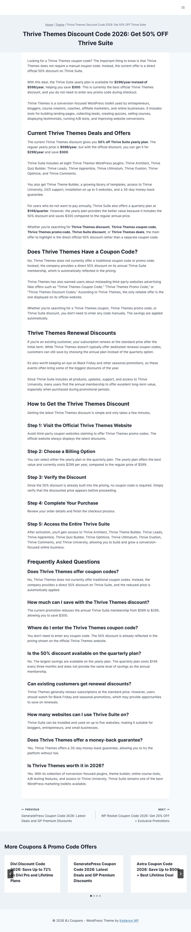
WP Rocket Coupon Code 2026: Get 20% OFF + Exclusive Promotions (135, 815)
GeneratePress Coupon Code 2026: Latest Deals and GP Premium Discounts (53, 815)
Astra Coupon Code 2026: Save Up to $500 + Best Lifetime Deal (158, 869)
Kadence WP (129, 920)
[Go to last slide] (10, 873)
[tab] (91, 896)
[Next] (181, 873)
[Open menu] (183, 7)
